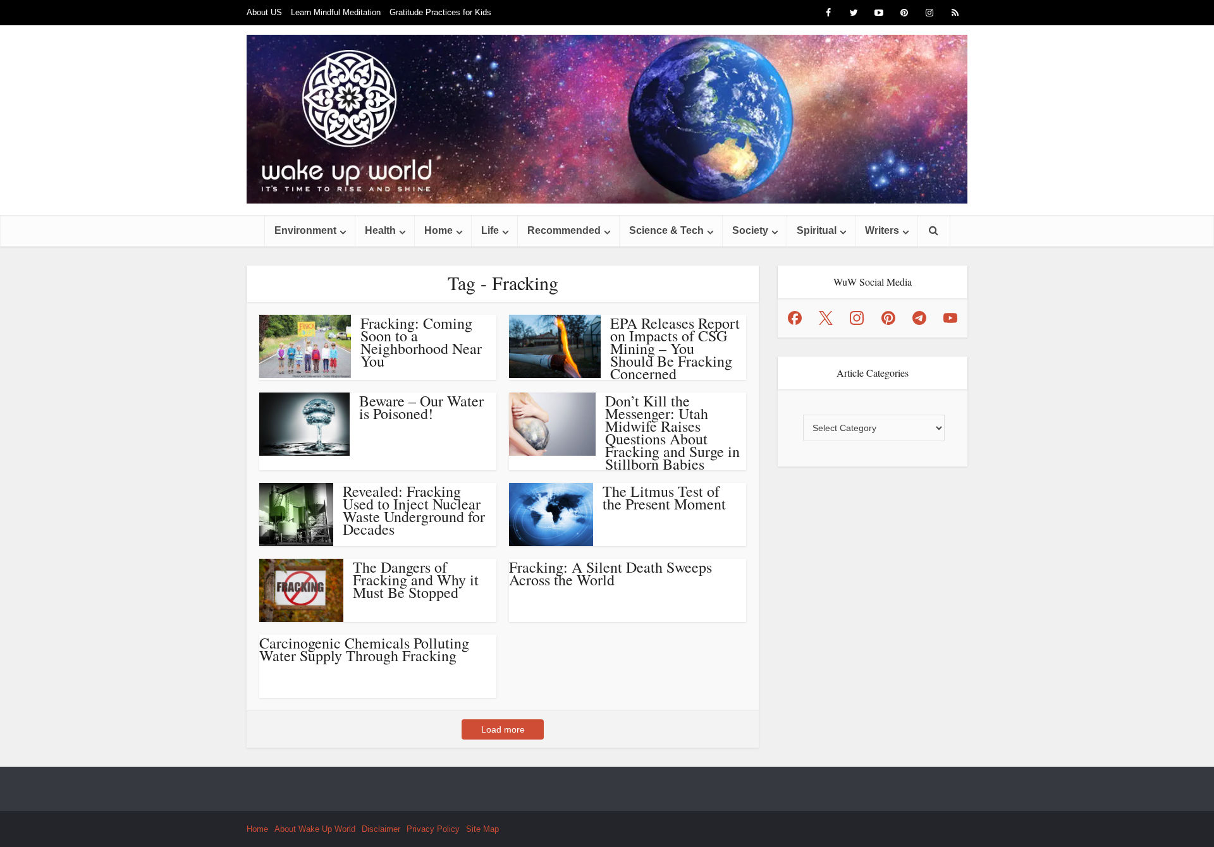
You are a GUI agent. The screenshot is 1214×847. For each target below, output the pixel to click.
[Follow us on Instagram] (857, 318)
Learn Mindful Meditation (336, 12)
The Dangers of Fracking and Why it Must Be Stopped (416, 579)
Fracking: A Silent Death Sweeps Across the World (610, 573)
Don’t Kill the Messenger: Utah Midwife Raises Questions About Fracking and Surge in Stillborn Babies (672, 432)
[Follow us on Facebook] (795, 318)
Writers (882, 230)
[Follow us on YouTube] (950, 318)
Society (750, 230)
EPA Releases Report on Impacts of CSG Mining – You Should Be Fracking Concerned (675, 348)
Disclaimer (381, 829)
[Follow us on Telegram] (919, 318)
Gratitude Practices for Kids (440, 12)
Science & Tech (666, 230)
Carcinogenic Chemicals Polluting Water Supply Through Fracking (364, 649)
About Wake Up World (314, 829)
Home (438, 230)
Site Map (482, 829)
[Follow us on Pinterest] (888, 318)
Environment (305, 230)
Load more (503, 729)
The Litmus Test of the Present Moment (664, 497)
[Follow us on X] (826, 318)
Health (380, 230)
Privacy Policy (433, 829)
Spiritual (817, 230)
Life (490, 230)
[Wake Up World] (607, 119)
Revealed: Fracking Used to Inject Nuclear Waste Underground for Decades (414, 510)
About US (264, 12)
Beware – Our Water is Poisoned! (421, 407)
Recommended (564, 230)
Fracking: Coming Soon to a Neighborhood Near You (421, 342)
